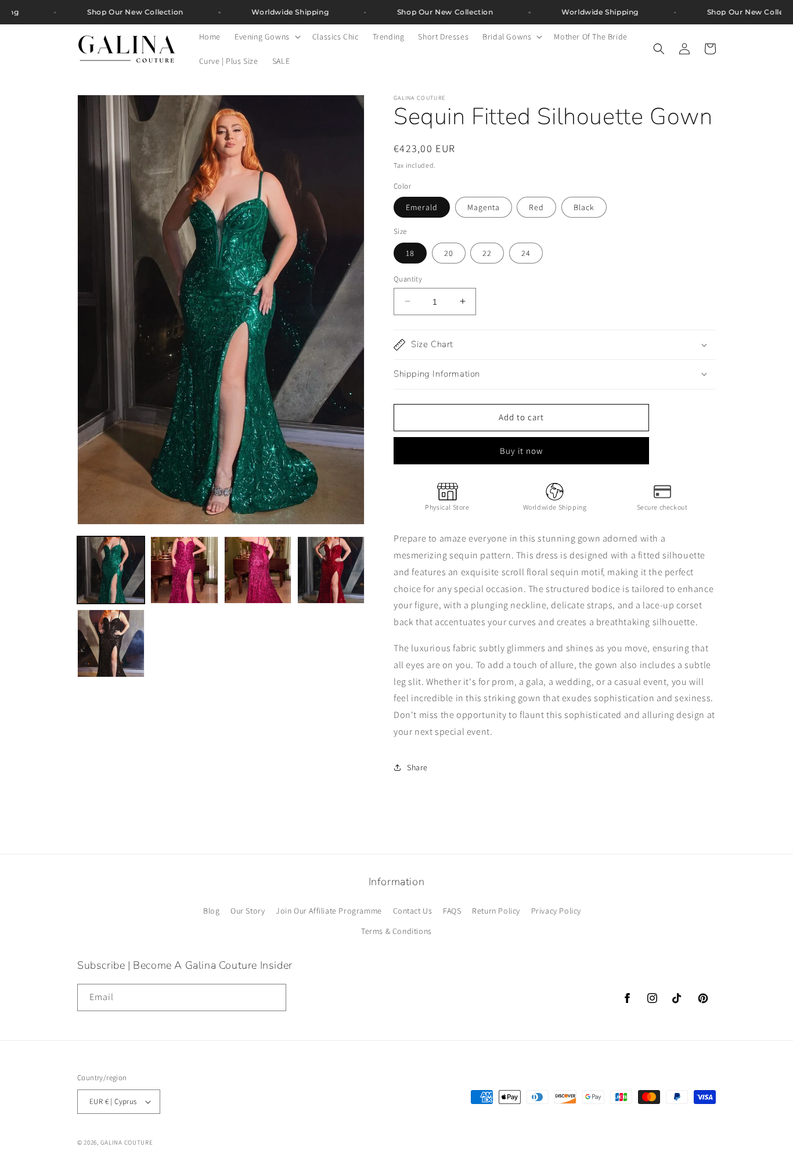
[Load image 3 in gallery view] (257, 570)
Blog (211, 910)
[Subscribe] (273, 997)
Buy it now (521, 450)
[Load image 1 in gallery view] (111, 570)
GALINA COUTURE (126, 1142)
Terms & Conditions (396, 931)
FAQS (452, 910)
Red (536, 207)
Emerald (422, 207)
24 (526, 252)
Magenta (483, 207)
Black (584, 207)
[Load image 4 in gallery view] (331, 570)
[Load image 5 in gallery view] (111, 643)
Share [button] (417, 767)
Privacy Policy (556, 910)
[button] (266, 36)
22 (487, 252)
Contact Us (412, 910)
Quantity (408, 278)
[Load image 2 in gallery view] (184, 570)
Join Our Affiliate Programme (329, 910)
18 (410, 252)
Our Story (247, 910)
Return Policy (496, 910)
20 (448, 252)
